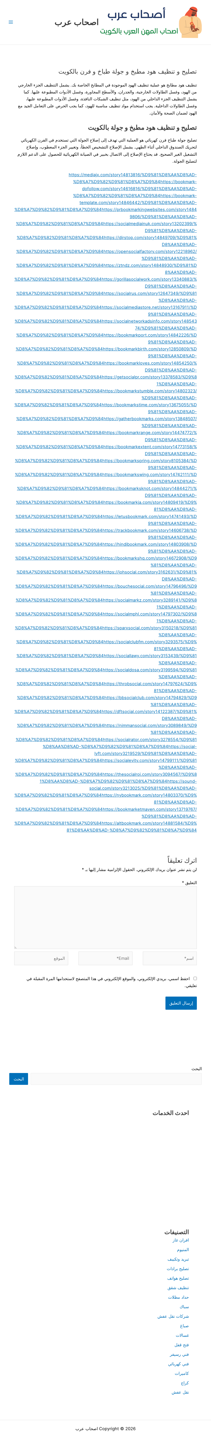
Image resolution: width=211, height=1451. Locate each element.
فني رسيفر (179, 1354)
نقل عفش (180, 1392)
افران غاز (181, 1240)
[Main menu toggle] (11, 22)
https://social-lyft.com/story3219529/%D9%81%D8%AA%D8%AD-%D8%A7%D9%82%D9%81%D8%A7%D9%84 (106, 753)
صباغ (184, 1325)
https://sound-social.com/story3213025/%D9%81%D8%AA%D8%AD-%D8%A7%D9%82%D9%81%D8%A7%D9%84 (105, 788)
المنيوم (183, 1249)
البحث (196, 1068)
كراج (185, 1382)
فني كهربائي (178, 1363)
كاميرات (182, 1373)
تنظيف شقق (178, 1287)
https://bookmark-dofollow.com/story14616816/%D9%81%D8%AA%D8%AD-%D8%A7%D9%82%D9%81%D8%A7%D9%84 (135, 188)
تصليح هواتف (178, 1278)
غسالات (182, 1335)
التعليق (189, 882)
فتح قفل (181, 1344)
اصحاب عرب (77, 22)
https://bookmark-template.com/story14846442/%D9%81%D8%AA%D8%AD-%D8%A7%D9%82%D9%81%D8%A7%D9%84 (105, 202)
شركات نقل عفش (173, 1316)
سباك (184, 1306)
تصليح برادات (178, 1268)
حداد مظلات (178, 1297)
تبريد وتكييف (178, 1259)
